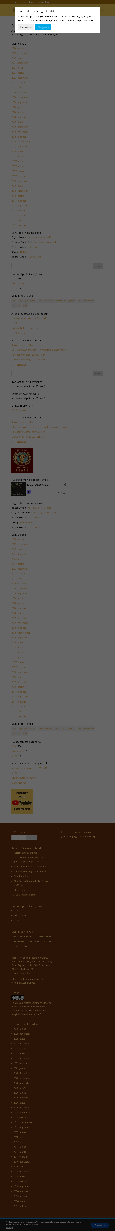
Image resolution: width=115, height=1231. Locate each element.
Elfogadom (43, 27)
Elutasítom (26, 27)
